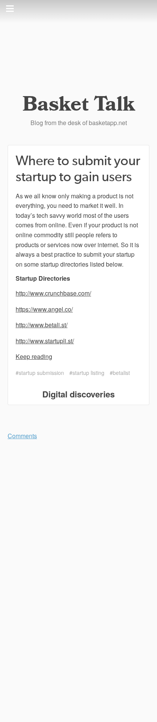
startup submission (41, 373)
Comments (22, 435)
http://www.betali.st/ (41, 324)
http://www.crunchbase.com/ (53, 293)
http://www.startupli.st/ (45, 340)
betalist (121, 373)
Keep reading (34, 356)
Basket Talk (78, 104)
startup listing (88, 373)
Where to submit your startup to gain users (78, 169)
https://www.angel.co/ (44, 309)
